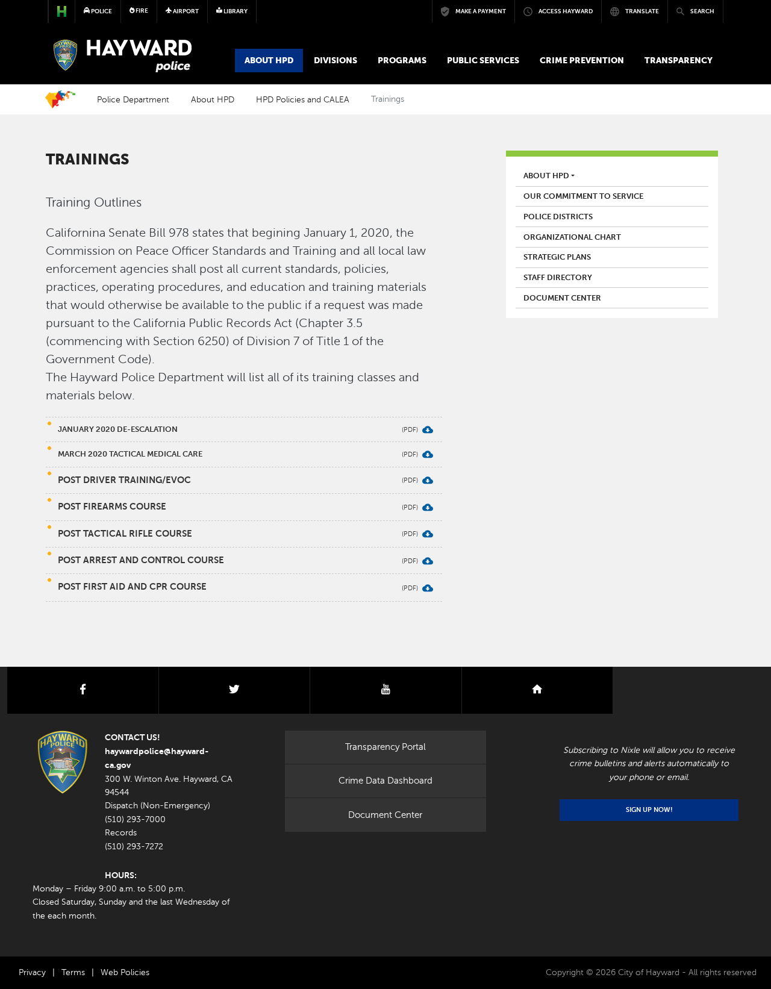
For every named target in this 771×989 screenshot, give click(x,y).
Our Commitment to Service (583, 196)
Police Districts (558, 217)
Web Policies (125, 972)
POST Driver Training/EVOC (124, 480)
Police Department (133, 99)
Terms (73, 972)
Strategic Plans (557, 257)
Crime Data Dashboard (385, 780)
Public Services (483, 60)
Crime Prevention (582, 60)
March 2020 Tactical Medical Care (130, 453)
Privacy (32, 972)
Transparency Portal (385, 746)
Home (60, 99)
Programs (402, 60)
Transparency (679, 60)
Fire (141, 10)
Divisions (335, 60)
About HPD (269, 60)
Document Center (562, 298)
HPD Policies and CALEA (302, 99)
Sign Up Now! (649, 810)
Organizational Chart (572, 237)
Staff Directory (557, 277)
